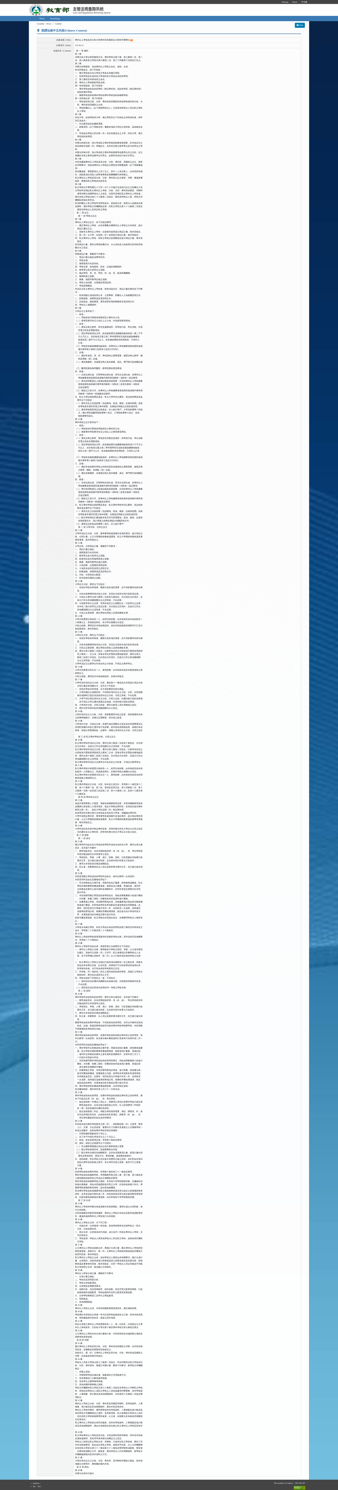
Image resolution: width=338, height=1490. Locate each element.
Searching (55, 18)
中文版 (304, 2)
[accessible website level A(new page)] (299, 1487)
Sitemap (285, 2)
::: (277, 2)
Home (294, 2)
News (42, 18)
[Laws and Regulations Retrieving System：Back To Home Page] (50, 5)
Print (301, 25)
